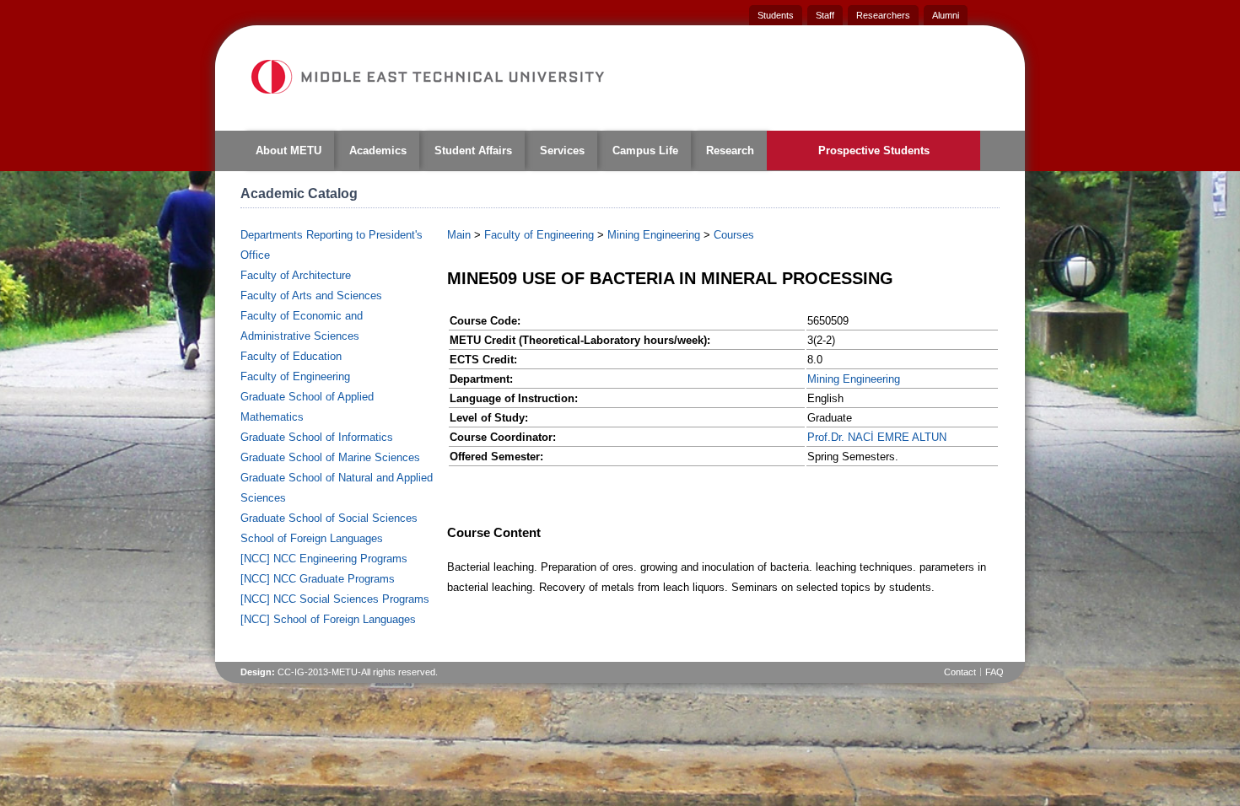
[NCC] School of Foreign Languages (328, 619)
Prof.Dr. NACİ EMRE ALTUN (876, 437)
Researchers (883, 15)
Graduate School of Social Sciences (329, 518)
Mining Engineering (653, 234)
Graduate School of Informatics (316, 437)
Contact (960, 672)
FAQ (994, 672)
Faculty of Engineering (295, 376)
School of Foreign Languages (311, 538)
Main (459, 234)
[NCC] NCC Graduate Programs (317, 578)
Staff (825, 15)
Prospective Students (874, 150)
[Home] (427, 77)
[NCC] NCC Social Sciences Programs (334, 599)
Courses (734, 234)
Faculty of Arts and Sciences (311, 295)
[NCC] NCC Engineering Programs (323, 558)
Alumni (945, 15)
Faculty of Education (291, 356)
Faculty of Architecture (295, 275)
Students (775, 15)
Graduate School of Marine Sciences (330, 457)
